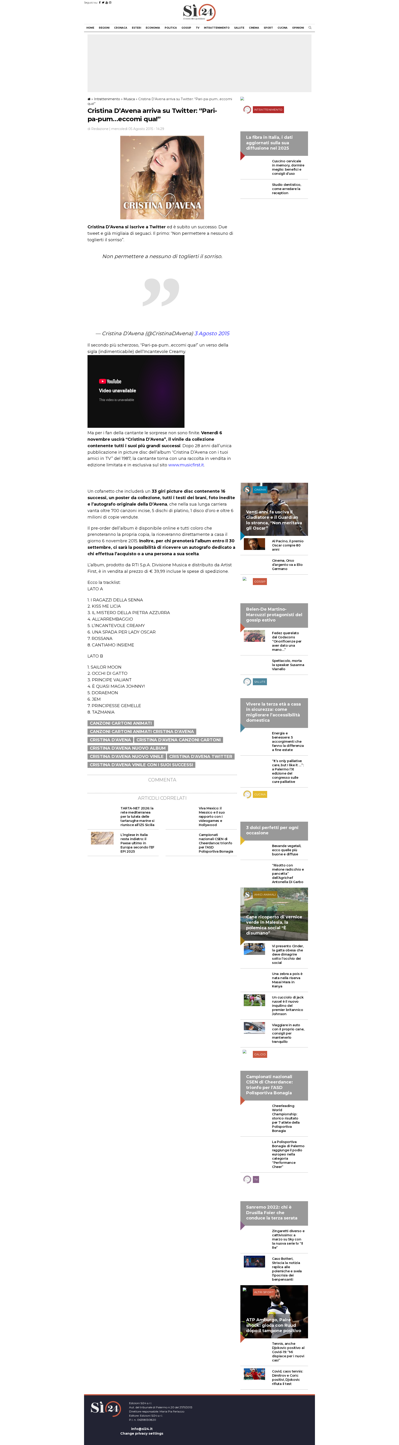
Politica (171, 27)
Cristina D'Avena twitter (200, 756)
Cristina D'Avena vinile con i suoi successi (141, 764)
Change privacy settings (141, 1433)
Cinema (254, 27)
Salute (239, 27)
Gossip (186, 27)
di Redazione (98, 129)
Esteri (136, 27)
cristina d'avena (110, 739)
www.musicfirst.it (186, 465)
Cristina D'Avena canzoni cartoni (178, 739)
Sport (268, 27)
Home (90, 27)
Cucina (282, 27)
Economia (153, 27)
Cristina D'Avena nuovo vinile (127, 756)
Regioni (104, 27)
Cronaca (120, 27)
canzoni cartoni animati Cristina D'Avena (142, 731)
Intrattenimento (217, 27)
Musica (129, 99)
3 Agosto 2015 (211, 333)
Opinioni (298, 27)
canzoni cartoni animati (121, 723)
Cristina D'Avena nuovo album (128, 748)
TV (197, 27)
